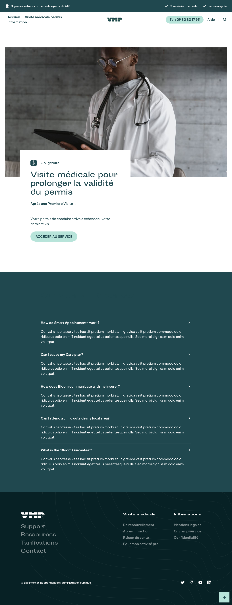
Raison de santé (136, 537)
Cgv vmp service (187, 531)
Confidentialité (186, 537)
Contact (33, 551)
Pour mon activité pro (141, 544)
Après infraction (136, 531)
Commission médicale (184, 6)
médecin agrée (217, 6)
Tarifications (39, 543)
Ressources (38, 535)
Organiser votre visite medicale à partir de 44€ (40, 6)
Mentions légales (187, 525)
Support (33, 527)
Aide (211, 19)
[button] (14, 17)
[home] (114, 20)
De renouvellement (138, 525)
